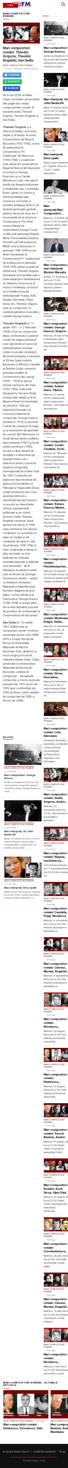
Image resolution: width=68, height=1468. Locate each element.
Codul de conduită (45, 1451)
